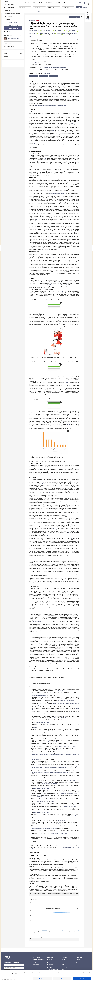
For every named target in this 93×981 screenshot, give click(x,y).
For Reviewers (50, 961)
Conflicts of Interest (9, 18)
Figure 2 (68, 424)
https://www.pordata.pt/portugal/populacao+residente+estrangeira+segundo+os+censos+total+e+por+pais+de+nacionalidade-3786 (55, 755)
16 (49, 156)
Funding (6, 12)
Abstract (6, 1)
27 (43, 498)
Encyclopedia (64, 967)
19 (36, 219)
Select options (8, 965)
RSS (81, 950)
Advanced (85, 7)
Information (40, 2)
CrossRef (68, 700)
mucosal (54, 105)
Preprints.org (64, 962)
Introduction (7, 2)
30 (72, 524)
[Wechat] (41, 855)
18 (67, 161)
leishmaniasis (43, 105)
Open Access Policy (37, 962)
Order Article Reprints (74, 17)
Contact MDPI (36, 964)
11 (47, 133)
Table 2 (54, 323)
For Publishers (50, 966)
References (7, 19)
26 (49, 492)
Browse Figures (43, 76)
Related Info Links (8, 43)
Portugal (59, 105)
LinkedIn (78, 959)
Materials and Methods (9, 4)
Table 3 (67, 382)
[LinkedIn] (36, 855)
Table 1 (62, 291)
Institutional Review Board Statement (12, 13)
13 (46, 134)
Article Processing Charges (38, 959)
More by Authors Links (9, 46)
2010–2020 (63, 105)
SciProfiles (64, 966)
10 (46, 133)
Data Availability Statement (10, 15)
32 (56, 529)
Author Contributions (9, 10)
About (64, 2)
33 (71, 538)
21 (78, 240)
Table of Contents (8, 63)
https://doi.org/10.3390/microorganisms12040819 (55, 67)
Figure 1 (60, 323)
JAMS (63, 969)
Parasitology (47, 73)
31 (53, 528)
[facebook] (38, 855)
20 (75, 233)
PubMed (72, 700)
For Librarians (50, 964)
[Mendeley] (45, 855)
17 (45, 158)
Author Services (49, 2)
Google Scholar (59, 690)
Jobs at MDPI (35, 966)
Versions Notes (53, 76)
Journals (27, 2)
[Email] (31, 855)
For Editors (49, 962)
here (36, 895)
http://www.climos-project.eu (38, 621)
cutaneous (49, 105)
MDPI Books (64, 961)
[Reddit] (43, 855)
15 (34, 143)
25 (42, 483)
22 (54, 258)
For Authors (49, 959)
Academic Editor (8, 35)
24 (36, 481)
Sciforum (63, 959)
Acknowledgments (8, 16)
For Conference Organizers (52, 969)
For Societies (50, 967)
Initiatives (58, 2)
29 (66, 515)
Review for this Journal (13, 25)
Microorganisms (7, 950)
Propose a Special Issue (13, 28)
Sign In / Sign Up (79, 2)
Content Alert (86, 950)
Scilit (63, 964)
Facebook (78, 961)
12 (48, 133)
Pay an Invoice (36, 961)
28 (65, 506)
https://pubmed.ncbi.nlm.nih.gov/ (56, 193)
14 (35, 139)
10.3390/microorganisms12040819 (33, 11)
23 (50, 284)
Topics (33, 2)
